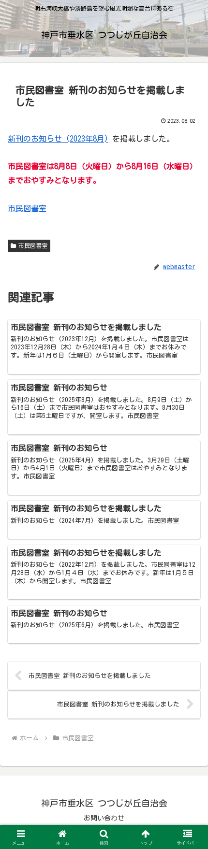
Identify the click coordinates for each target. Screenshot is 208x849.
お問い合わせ (104, 818)
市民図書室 (27, 208)
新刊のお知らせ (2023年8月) (58, 139)
